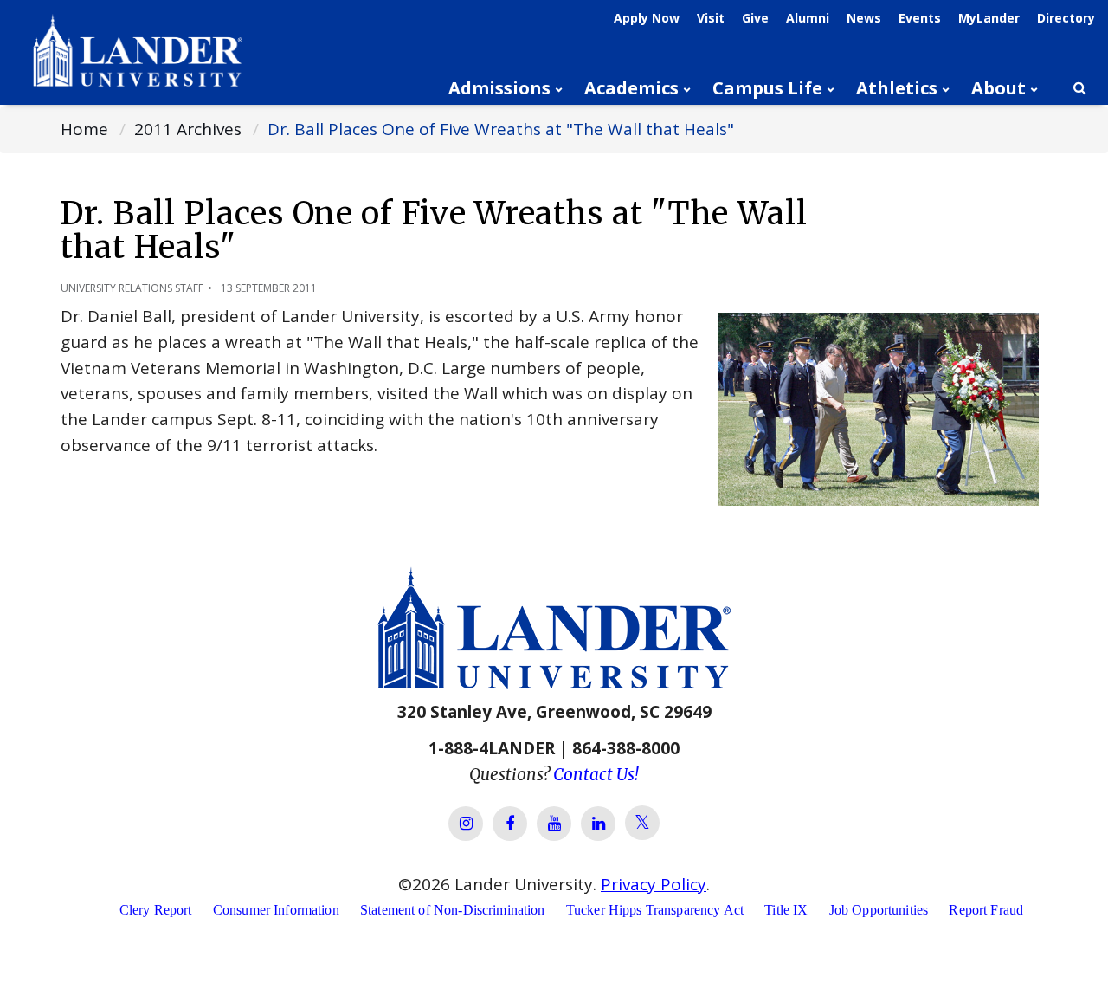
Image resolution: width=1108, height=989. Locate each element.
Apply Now (647, 18)
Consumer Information (276, 909)
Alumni (807, 18)
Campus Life (767, 88)
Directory (1066, 18)
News (864, 18)
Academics (631, 88)
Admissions (499, 88)
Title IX (786, 909)
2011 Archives (188, 129)
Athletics (896, 88)
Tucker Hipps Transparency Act (655, 909)
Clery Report (155, 909)
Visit (711, 18)
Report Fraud (986, 909)
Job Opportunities (879, 909)
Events (920, 18)
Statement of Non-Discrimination (452, 909)
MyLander (989, 18)
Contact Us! (596, 774)
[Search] (1079, 88)
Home (84, 129)
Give (755, 18)
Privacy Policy (653, 884)
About (998, 88)
